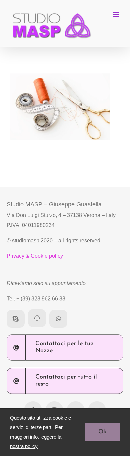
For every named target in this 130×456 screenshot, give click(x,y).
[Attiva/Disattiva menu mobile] (116, 14)
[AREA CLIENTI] (37, 318)
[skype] (16, 319)
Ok (102, 432)
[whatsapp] (58, 319)
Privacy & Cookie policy (35, 256)
